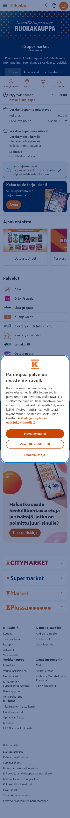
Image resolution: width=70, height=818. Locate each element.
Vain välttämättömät (35, 444)
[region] (35, 409)
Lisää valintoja (34, 454)
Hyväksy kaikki (35, 433)
